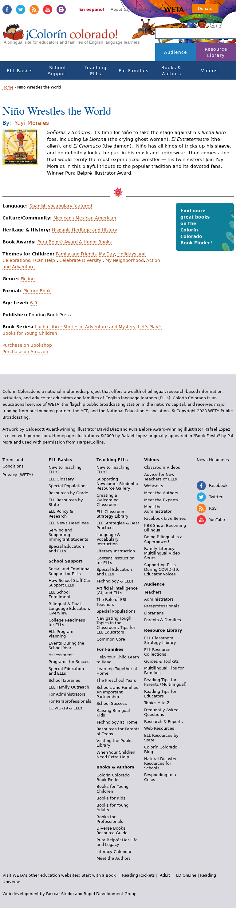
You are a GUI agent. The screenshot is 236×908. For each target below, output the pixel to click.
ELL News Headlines (69, 523)
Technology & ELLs (114, 581)
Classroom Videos (162, 467)
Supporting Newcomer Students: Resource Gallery (117, 484)
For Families (133, 70)
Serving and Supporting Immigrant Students (68, 535)
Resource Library (216, 52)
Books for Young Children (112, 788)
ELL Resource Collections (157, 652)
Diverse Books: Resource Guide (112, 830)
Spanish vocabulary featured (61, 205)
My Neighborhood (124, 260)
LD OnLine (186, 875)
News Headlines (213, 459)
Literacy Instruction (115, 551)
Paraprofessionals (161, 606)
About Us (120, 9)
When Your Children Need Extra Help (115, 754)
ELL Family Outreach (69, 687)
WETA (175, 10)
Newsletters (147, 9)
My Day (107, 253)
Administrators (159, 599)
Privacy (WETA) (17, 474)
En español (91, 9)
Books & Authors (171, 70)
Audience (175, 52)
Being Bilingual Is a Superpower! (163, 539)
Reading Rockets (138, 875)
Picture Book (37, 290)
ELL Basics (20, 70)
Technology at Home (116, 722)
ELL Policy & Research (61, 513)
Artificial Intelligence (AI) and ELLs (117, 590)
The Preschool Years (116, 680)
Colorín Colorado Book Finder (113, 777)
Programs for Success (70, 661)
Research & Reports (163, 721)
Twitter (20, 9)
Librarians (154, 613)
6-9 (33, 302)
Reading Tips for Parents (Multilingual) (165, 682)
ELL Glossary (61, 479)
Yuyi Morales (31, 123)
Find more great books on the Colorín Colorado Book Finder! (196, 226)
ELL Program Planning (61, 633)
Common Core (110, 639)
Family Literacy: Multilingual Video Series (162, 553)
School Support (57, 70)
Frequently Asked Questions (161, 712)
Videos (209, 70)
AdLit (165, 875)
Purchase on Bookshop (27, 345)
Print (61, 9)
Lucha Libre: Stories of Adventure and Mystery (85, 326)
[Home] (60, 37)
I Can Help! (45, 260)
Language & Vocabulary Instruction (108, 539)
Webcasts (153, 486)
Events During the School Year (66, 645)
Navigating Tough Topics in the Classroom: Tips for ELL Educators (115, 625)
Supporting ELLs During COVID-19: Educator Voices (161, 569)
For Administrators (67, 694)
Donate (205, 8)
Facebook (7, 9)
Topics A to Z (157, 703)
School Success (111, 703)
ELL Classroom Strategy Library (112, 514)
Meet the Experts (161, 500)
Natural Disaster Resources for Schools (160, 763)
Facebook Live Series (165, 518)
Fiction (28, 278)
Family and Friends (76, 253)
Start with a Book (98, 875)
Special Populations (68, 486)
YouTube (47, 9)
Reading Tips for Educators (160, 693)
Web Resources (159, 728)
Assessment (61, 655)
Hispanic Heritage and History (84, 229)
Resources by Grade (68, 493)
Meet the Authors (113, 858)
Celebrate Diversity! (81, 260)
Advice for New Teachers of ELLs (160, 476)
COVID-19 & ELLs (65, 708)
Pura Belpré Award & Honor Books (74, 241)
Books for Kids (110, 798)
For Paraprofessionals (70, 701)
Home (7, 87)
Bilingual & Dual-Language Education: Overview (69, 608)
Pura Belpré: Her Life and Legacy (117, 842)
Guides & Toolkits (161, 661)
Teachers (153, 592)
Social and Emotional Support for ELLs (70, 571)
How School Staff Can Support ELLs (70, 582)
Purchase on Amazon (25, 351)
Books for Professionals (109, 819)
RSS (34, 9)
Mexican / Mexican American (84, 217)
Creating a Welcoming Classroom (107, 500)
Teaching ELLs (96, 70)
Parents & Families (162, 620)
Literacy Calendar (114, 851)
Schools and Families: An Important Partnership (118, 692)
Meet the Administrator (157, 509)
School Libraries (64, 680)
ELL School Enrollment (59, 594)
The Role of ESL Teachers (111, 601)
